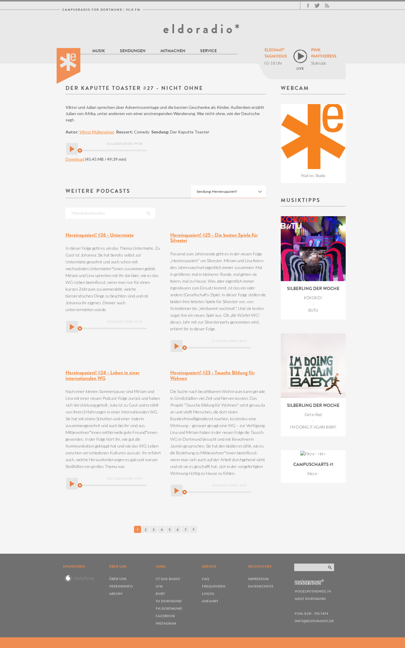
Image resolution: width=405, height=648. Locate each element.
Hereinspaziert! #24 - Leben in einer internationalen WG (103, 375)
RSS (327, 5)
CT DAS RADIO (168, 578)
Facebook (308, 5)
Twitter (317, 5)
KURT (160, 593)
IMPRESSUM (258, 578)
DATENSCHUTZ (260, 586)
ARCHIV (115, 593)
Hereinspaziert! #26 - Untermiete (100, 235)
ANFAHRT (210, 601)
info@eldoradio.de (314, 620)
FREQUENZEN (213, 586)
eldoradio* (202, 29)
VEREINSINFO (121, 586)
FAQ (205, 578)
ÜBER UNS (118, 578)
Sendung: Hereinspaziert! (217, 191)
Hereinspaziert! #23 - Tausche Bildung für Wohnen (212, 375)
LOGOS (208, 593)
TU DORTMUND (169, 601)
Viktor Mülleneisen (96, 131)
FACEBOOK (165, 615)
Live (300, 68)
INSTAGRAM (166, 623)
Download (75, 159)
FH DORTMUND (169, 608)
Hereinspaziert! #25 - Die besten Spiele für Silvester (214, 237)
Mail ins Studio (313, 175)
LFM (159, 586)
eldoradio (68, 66)
